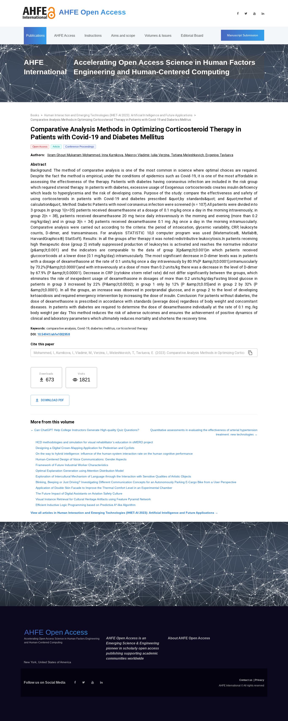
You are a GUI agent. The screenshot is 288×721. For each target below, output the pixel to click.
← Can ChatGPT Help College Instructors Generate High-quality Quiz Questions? (85, 430)
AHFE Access (64, 35)
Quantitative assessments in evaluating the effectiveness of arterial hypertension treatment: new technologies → (203, 432)
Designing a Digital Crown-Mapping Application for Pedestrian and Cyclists (85, 448)
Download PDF (52, 400)
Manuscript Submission (242, 35)
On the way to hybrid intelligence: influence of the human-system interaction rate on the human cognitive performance (114, 453)
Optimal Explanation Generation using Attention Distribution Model (80, 470)
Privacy (259, 680)
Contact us (245, 680)
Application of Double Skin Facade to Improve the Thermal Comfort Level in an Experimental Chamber (104, 487)
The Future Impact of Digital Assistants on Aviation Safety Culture (79, 493)
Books (35, 115)
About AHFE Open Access (189, 638)
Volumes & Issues (158, 35)
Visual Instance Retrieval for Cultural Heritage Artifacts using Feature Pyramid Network (93, 499)
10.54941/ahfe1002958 (53, 334)
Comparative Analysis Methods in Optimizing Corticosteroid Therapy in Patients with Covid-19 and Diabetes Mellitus (111, 119)
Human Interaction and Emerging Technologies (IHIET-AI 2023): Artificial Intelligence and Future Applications (118, 115)
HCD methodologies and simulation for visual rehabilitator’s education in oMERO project (94, 442)
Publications (35, 35)
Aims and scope (123, 35)
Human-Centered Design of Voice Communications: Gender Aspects (81, 459)
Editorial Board (192, 35)
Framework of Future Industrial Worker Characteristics (72, 465)
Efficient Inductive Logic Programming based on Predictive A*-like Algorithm (86, 505)
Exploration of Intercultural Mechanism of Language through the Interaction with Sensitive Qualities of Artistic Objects (113, 476)
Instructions (93, 35)
